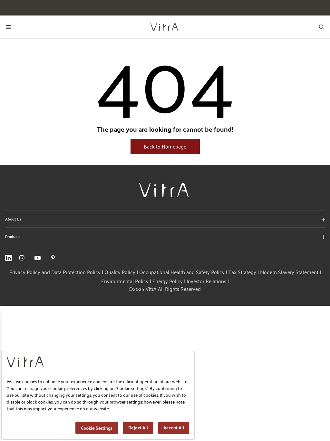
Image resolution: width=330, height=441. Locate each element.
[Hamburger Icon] (8, 27)
